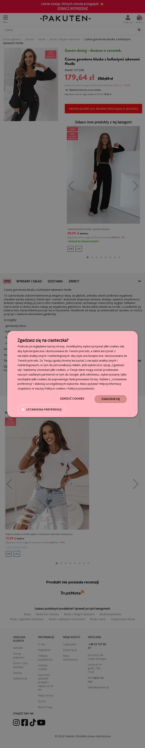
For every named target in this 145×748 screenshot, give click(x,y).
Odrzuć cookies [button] (72, 398)
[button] (42, 409)
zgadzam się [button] (110, 399)
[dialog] (72, 374)
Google (74, 374)
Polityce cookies (54, 388)
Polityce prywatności (80, 388)
